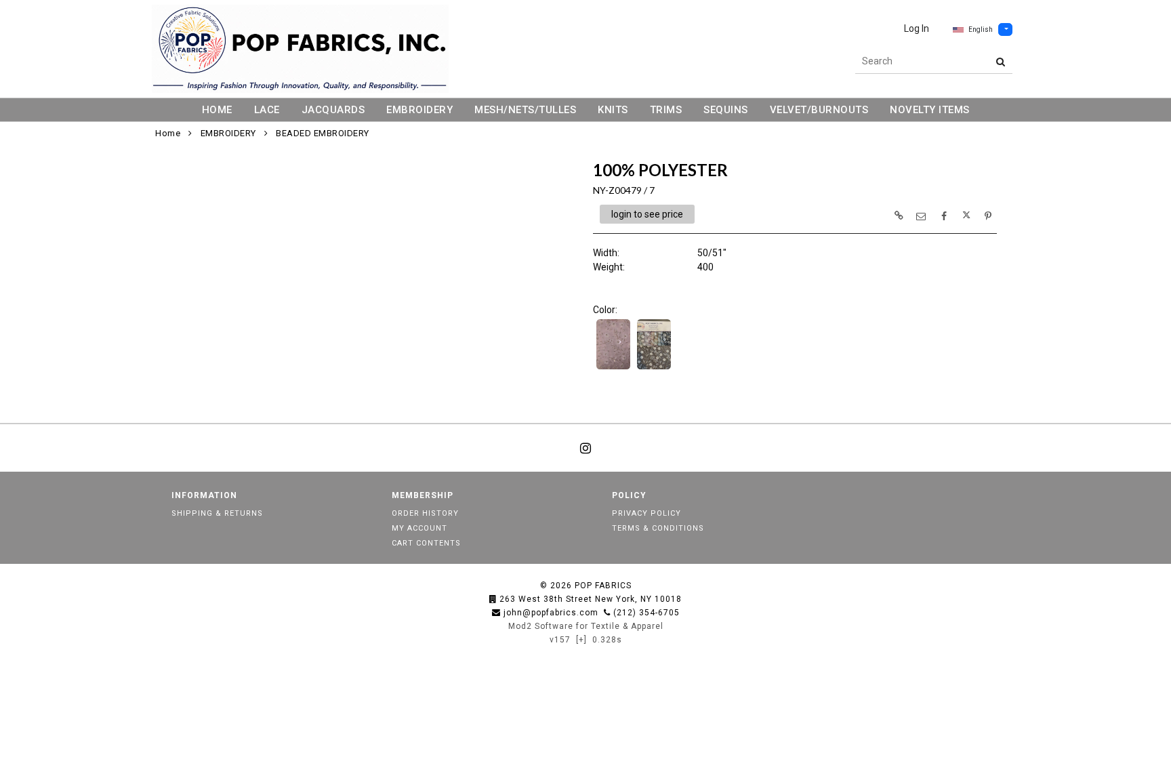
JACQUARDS (333, 110)
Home (167, 133)
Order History (425, 513)
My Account (419, 528)
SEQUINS (725, 110)
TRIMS (666, 110)
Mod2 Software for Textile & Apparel (585, 626)
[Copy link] (898, 215)
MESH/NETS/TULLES (525, 110)
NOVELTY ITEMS (930, 110)
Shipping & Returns (217, 513)
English (980, 29)
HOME (217, 110)
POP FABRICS (603, 585)
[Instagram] (585, 448)
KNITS (613, 110)
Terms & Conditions (658, 528)
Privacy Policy (646, 513)
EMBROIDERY (419, 110)
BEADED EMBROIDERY (322, 133)
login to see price (647, 214)
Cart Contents (426, 543)
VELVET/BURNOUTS (819, 110)
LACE (267, 110)
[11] (613, 368)
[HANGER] (654, 368)
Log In (916, 28)
